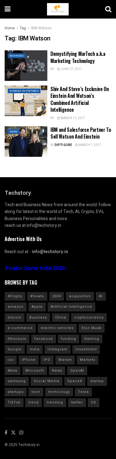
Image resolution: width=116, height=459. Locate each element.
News (14, 131)
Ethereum (17, 338)
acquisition (80, 296)
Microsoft (34, 370)
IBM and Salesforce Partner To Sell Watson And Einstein (80, 133)
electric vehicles (57, 328)
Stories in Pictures (24, 91)
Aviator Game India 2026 (35, 268)
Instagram (57, 349)
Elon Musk (91, 328)
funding (68, 338)
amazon (16, 306)
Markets (87, 359)
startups (16, 391)
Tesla (83, 391)
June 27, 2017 (71, 69)
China (60, 317)
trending (55, 402)
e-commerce (20, 328)
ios (11, 359)
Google (15, 349)
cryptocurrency (89, 317)
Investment (86, 349)
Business (17, 55)
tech (36, 391)
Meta (12, 370)
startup (97, 381)
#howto (37, 296)
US (93, 402)
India (35, 349)
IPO (47, 359)
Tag (23, 28)
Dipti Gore (63, 145)
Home (10, 28)
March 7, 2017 (89, 145)
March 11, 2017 (72, 118)
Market (65, 359)
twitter (77, 402)
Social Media (46, 381)
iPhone (29, 359)
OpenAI (77, 370)
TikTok (14, 402)
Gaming (91, 338)
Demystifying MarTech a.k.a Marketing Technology (77, 57)
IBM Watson (41, 28)
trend (33, 402)
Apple (37, 306)
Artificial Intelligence (71, 306)
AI (101, 296)
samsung (17, 381)
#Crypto (15, 296)
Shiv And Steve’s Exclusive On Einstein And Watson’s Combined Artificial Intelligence (79, 99)
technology (59, 391)
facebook (43, 338)
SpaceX (74, 381)
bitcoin (14, 317)
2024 (56, 296)
